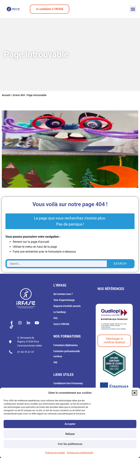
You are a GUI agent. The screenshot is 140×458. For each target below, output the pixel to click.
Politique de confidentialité (80, 452)
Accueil (6, 95)
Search (120, 263)
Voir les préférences (70, 444)
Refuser (70, 434)
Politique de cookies (55, 452)
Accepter (70, 424)
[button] (134, 393)
